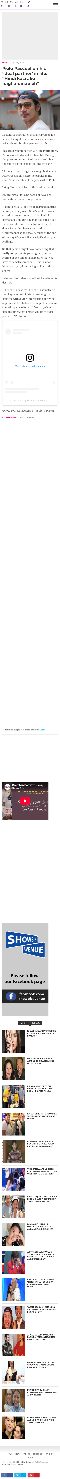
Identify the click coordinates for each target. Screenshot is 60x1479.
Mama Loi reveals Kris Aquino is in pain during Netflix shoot (40, 1061)
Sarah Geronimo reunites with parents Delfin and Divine (42, 1116)
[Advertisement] (30, 35)
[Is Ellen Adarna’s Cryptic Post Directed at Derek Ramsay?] (13, 1051)
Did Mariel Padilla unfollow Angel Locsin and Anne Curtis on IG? (41, 1226)
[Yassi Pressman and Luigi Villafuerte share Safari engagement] (13, 1328)
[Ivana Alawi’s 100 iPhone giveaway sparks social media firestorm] (13, 1383)
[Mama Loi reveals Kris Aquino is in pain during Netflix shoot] (13, 1079)
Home (9, 1454)
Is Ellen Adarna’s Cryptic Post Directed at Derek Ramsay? (41, 1033)
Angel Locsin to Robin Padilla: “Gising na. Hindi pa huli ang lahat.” (41, 1337)
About (31, 1457)
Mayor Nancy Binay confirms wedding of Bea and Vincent (42, 1392)
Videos (27, 1454)
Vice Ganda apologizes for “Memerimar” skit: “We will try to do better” (42, 1171)
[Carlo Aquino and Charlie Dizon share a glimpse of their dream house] (13, 1217)
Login (42, 729)
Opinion (49, 1454)
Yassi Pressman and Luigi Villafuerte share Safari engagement (41, 1309)
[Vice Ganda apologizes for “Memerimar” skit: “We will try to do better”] (13, 1190)
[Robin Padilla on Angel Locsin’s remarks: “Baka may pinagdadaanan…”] (13, 1162)
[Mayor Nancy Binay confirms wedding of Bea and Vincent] (13, 1411)
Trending (37, 1454)
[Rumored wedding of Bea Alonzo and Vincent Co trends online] (13, 1438)
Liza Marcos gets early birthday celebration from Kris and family (40, 1088)
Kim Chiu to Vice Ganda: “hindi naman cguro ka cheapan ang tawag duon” (40, 1283)
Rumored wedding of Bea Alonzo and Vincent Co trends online (41, 1420)
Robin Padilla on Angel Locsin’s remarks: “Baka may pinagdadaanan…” (40, 1143)
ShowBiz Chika (24, 1462)
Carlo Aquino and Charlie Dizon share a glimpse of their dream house (42, 1199)
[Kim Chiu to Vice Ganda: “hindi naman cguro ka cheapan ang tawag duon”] (13, 1300)
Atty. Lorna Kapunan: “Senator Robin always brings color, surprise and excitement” (40, 1255)
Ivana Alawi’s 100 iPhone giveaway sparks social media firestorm (41, 1364)
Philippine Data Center (12, 1464)
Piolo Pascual (27, 417)
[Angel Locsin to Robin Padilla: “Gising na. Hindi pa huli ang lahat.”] (13, 1355)
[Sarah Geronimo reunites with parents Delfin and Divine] (13, 1134)
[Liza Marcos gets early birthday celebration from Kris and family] (13, 1107)
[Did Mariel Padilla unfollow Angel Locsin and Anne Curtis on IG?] (13, 1245)
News (5, 62)
